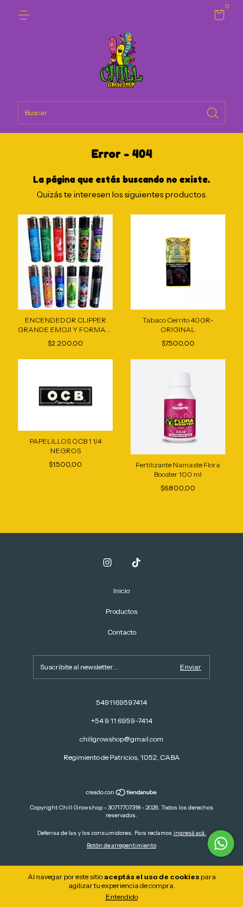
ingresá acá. (189, 833)
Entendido (122, 896)
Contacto (121, 632)
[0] (217, 16)
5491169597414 (121, 702)
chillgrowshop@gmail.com (121, 738)
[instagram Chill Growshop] (107, 562)
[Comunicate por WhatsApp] (221, 843)
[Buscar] (213, 112)
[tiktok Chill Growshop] (136, 562)
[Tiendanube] (122, 793)
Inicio (121, 590)
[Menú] (26, 15)
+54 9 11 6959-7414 (121, 720)
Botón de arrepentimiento (121, 845)
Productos (121, 611)
